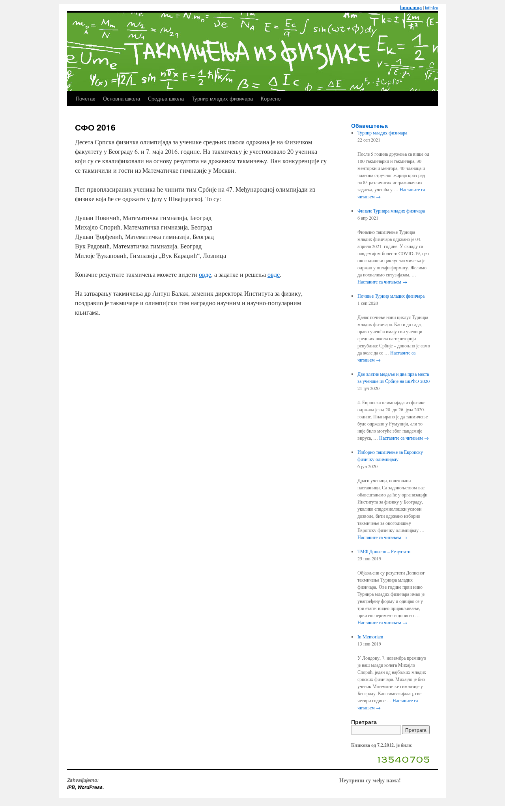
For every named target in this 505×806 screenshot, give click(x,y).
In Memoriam (370, 636)
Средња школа (166, 98)
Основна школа (121, 98)
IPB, (72, 787)
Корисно (271, 98)
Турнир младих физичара (222, 98)
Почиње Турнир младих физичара (391, 296)
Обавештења (369, 125)
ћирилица (411, 7)
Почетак (85, 98)
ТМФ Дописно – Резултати (383, 551)
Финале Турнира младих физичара (391, 210)
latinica (431, 7)
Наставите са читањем (382, 281)
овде (205, 274)
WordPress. (90, 787)
